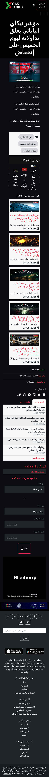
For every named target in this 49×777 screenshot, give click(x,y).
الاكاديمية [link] (24, 724)
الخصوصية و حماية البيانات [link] (24, 707)
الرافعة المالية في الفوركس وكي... (25, 293)
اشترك (24, 638)
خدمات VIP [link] (24, 756)
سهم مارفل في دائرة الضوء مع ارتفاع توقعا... (21, 225)
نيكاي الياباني (29, 150)
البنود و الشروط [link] (24, 703)
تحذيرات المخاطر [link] (24, 710)
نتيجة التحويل (39, 531)
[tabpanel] (24, 434)
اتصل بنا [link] (24, 686)
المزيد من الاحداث (37, 471)
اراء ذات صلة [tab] (25, 402)
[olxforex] (15, 5)
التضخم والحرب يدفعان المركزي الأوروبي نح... (20, 358)
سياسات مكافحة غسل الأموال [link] (24, 714)
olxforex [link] (7, 773)
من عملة (40, 483)
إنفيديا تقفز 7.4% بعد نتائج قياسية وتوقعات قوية (26, 439)
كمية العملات (39, 518)
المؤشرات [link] (24, 731)
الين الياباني (26, 136)
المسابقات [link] (24, 745)
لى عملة (41, 505)
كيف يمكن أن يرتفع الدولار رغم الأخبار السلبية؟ (25, 319)
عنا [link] (24, 682)
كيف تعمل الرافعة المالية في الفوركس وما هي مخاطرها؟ (26, 286)
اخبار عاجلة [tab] (39, 402)
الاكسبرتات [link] (24, 728)
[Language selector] (32, 5)
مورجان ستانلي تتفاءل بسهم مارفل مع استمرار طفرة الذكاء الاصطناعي (24, 217)
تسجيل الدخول (42, 5)
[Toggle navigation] (43, 13)
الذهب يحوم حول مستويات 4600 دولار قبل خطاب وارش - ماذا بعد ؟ (25, 252)
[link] (40, 616)
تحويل (24, 548)
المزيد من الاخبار (38, 458)
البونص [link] (24, 752)
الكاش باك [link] (24, 749)
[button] (19, 394)
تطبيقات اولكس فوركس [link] (25, 693)
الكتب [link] (24, 735)
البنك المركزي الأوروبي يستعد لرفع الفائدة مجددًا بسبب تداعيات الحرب (26, 351)
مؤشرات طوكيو (28, 143)
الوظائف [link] (24, 689)
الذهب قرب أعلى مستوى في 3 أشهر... (23, 259)
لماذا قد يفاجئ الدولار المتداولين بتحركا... (23, 324)
